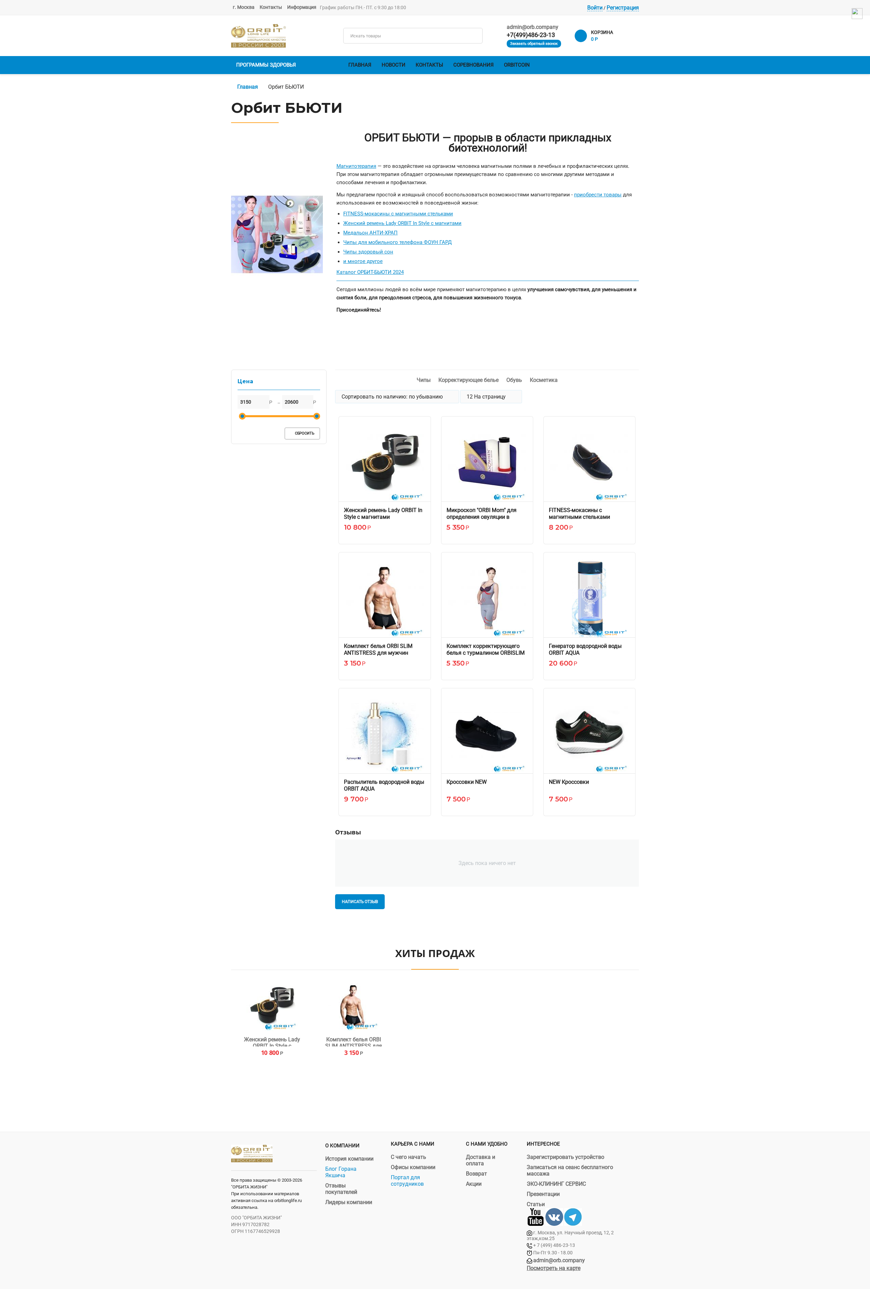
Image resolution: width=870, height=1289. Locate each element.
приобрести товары (598, 195)
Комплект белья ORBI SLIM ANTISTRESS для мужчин (378, 649)
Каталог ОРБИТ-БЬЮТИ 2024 (370, 272)
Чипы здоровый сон (368, 252)
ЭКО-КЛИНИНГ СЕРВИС (556, 1184)
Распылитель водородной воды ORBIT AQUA (384, 785)
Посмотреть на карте (553, 1268)
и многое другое (363, 261)
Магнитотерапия (356, 166)
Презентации (543, 1194)
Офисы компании (413, 1167)
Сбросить (304, 433)
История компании (349, 1158)
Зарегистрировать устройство (565, 1157)
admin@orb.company (532, 27)
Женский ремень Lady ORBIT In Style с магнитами (402, 223)
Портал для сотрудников (407, 1180)
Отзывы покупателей (341, 1188)
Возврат (476, 1173)
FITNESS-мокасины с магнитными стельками (398, 214)
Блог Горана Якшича (340, 1172)
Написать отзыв (360, 901)
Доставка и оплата (480, 1160)
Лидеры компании (348, 1202)
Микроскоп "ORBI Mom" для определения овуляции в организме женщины (482, 517)
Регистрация (623, 7)
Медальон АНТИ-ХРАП (370, 233)
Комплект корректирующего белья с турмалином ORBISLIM (486, 649)
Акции (474, 1184)
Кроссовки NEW (467, 782)
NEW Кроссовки (569, 782)
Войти (595, 7)
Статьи (536, 1204)
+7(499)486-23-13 (531, 35)
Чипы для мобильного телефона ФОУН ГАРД (397, 242)
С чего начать (408, 1157)
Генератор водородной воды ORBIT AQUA (585, 649)
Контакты (271, 7)
